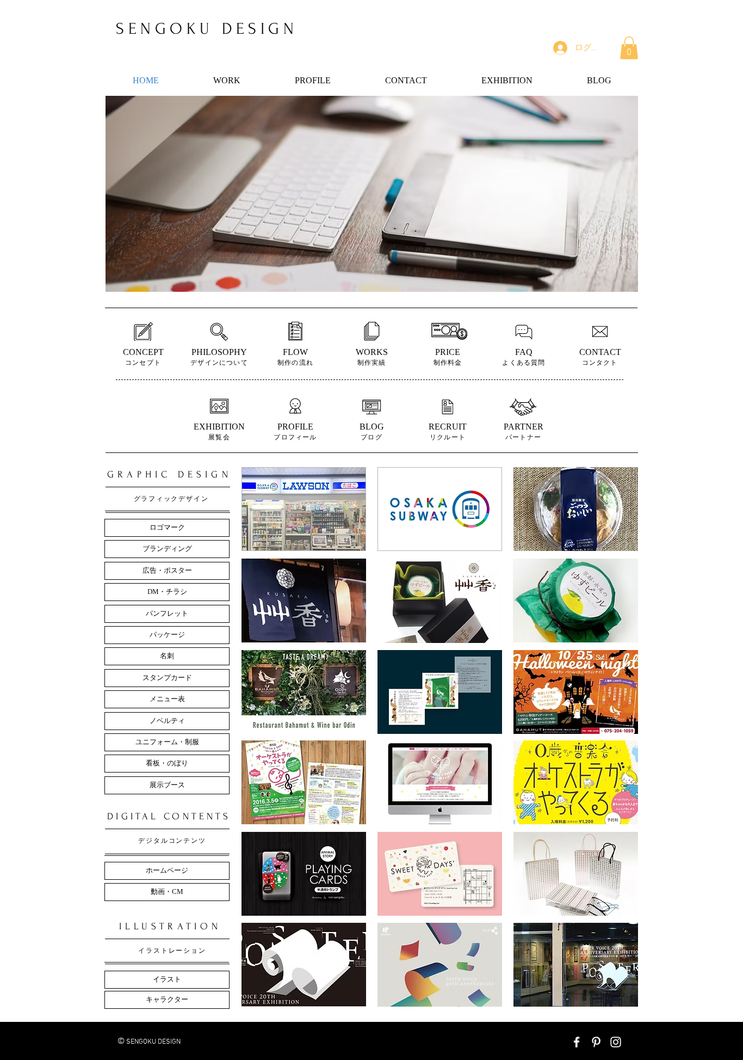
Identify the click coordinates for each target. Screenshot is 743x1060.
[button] (629, 47)
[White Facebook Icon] (576, 1042)
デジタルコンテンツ (172, 840)
